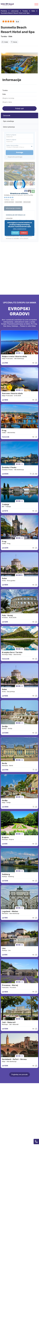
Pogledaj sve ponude (19, 1074)
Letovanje (15, 11)
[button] (4, 71)
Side (33, 11)
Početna (4, 11)
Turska (25, 11)
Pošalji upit (19, 108)
